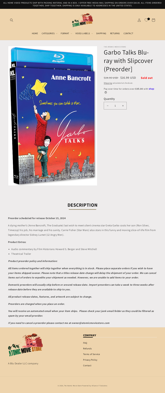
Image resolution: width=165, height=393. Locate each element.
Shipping (108, 83)
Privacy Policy (90, 359)
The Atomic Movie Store (73, 386)
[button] (11, 20)
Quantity (109, 99)
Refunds (87, 348)
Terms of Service (91, 354)
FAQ (85, 342)
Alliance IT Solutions (99, 386)
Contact (87, 365)
